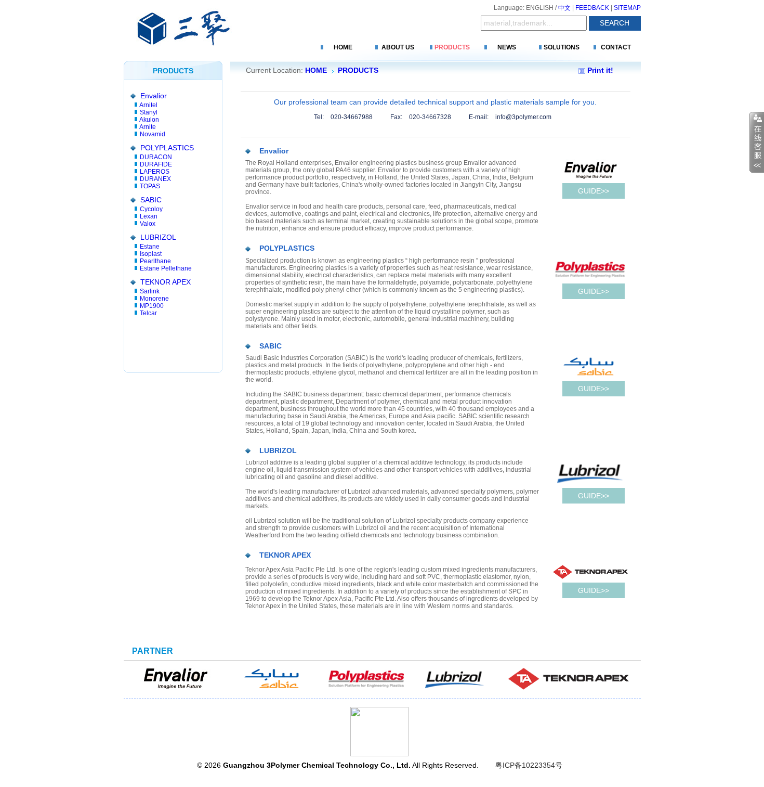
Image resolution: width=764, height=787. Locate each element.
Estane (150, 246)
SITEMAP (627, 7)
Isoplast (151, 253)
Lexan (148, 216)
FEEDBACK (592, 7)
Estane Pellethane (166, 268)
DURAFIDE (156, 164)
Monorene (154, 298)
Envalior (153, 96)
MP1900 (152, 305)
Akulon (149, 119)
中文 (564, 7)
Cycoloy (151, 209)
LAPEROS (154, 171)
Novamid (152, 134)
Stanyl (148, 112)
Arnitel (148, 105)
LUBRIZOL (158, 237)
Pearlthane (155, 261)
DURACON (156, 157)
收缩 (756, 142)
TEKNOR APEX (165, 282)
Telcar (148, 313)
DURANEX (155, 179)
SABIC (151, 200)
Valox (147, 223)
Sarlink (150, 291)
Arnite (147, 127)
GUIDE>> (593, 191)
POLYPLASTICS (167, 148)
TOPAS (150, 186)
